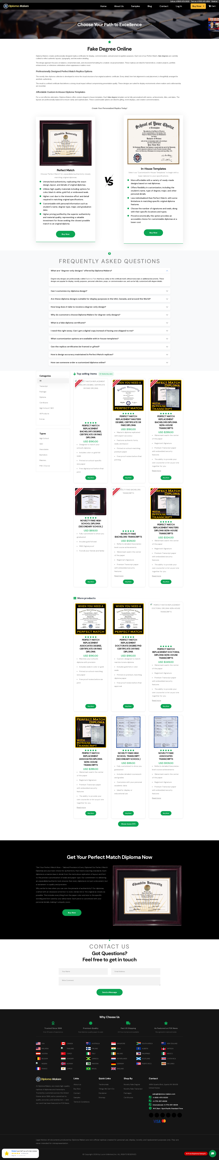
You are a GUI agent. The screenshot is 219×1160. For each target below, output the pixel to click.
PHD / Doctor (44, 466)
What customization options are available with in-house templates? (85, 338)
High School (44, 438)
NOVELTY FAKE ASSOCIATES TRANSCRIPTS (165, 756)
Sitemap (102, 1097)
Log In (179, 6)
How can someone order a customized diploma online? (78, 362)
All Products (44, 413)
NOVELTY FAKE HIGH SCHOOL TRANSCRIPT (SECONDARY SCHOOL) (128, 756)
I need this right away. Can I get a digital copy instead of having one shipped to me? (92, 330)
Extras (42, 419)
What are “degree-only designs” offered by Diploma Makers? (81, 270)
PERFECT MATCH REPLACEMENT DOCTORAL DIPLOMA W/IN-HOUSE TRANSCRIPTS (166, 653)
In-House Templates (153, 169)
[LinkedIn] (162, 1115)
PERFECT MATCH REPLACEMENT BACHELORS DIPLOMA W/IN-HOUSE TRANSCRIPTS (166, 422)
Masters (42, 460)
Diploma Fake (91, 279)
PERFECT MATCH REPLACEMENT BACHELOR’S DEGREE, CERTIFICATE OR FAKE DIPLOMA (91, 431)
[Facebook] (151, 1115)
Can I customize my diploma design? (69, 291)
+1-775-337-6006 (160, 1101)
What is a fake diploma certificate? (68, 322)
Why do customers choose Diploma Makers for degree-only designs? (85, 314)
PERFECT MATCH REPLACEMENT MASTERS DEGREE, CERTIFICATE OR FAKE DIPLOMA (128, 421)
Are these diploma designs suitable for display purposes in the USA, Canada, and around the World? (101, 299)
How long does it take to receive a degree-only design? (78, 307)
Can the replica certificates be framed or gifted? (75, 346)
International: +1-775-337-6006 (165, 1105)
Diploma (42, 397)
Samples (135, 6)
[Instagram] (157, 1115)
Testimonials (104, 1084)
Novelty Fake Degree (132, 1084)
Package (42, 391)
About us (77, 1084)
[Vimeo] (179, 1115)
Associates (43, 449)
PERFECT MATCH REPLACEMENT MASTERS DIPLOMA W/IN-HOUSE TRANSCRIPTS (166, 529)
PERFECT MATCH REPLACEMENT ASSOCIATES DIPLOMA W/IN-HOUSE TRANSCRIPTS (90, 759)
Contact (164, 6)
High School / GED (46, 408)
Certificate (43, 402)
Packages (127, 1093)
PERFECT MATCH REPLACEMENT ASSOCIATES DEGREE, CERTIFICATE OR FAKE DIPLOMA (91, 645)
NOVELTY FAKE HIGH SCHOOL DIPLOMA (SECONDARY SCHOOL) (91, 523)
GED (41, 444)
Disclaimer (103, 1093)
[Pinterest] (168, 1115)
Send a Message (109, 992)
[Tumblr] (174, 1115)
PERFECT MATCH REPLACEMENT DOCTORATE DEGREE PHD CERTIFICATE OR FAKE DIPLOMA (128, 645)
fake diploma (50, 76)
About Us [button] (119, 6)
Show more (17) (128, 824)
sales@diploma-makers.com (163, 1094)
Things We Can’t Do (106, 1089)
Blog (150, 6)
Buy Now (65, 234)
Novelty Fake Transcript (133, 1089)
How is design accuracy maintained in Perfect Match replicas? (82, 354)
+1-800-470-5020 (160, 1098)
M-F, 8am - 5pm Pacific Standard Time (168, 1108)
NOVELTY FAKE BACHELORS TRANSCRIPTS (128, 535)
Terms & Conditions (81, 1102)
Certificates (128, 1097)
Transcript (43, 386)
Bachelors (43, 455)
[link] (213, 24)
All (40, 381)
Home (103, 6)
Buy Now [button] (196, 6)
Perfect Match (65, 170)
